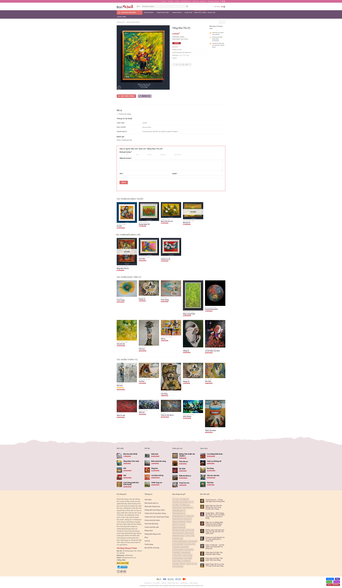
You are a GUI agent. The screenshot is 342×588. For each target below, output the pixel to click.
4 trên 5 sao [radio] (156, 154)
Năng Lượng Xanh (189, 314)
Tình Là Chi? (121, 415)
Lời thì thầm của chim (212, 351)
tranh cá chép (190, 535)
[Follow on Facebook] (221, 1)
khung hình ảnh (177, 518)
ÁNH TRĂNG (187, 416)
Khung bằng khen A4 (179, 513)
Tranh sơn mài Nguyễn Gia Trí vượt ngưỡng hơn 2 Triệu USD (215, 539)
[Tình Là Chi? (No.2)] (171, 406)
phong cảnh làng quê (179, 527)
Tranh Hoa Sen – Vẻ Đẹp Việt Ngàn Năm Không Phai (215, 500)
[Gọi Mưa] (149, 370)
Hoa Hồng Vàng (184, 504)
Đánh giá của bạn (126, 152)
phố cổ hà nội (190, 530)
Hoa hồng (175, 504)
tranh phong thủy (178, 549)
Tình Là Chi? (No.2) (167, 415)
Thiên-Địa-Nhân (210, 430)
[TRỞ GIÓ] (149, 404)
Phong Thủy (212, 12)
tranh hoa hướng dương (179, 541)
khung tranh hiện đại (179, 521)
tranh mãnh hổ (192, 541)
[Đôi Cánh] (215, 370)
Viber (337, 579)
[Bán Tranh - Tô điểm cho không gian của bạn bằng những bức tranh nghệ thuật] (125, 6)
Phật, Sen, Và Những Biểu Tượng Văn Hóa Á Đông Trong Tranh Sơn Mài (214, 524)
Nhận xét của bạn (126, 158)
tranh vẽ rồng (177, 561)
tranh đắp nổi (186, 561)
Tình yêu (182, 563)
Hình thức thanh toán (152, 506)
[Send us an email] (224, 1)
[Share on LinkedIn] (186, 64)
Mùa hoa (175, 524)
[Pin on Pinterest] (183, 64)
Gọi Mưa (141, 381)
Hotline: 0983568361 (333, 584)
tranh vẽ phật (188, 558)
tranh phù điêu (189, 549)
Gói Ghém (164, 394)
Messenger (337, 581)
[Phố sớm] (127, 372)
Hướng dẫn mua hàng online (155, 510)
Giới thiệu (170, 1)
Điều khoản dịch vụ (151, 503)
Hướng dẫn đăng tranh (153, 534)
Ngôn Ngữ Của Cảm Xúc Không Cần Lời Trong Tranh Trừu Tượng (213, 507)
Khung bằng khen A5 (179, 516)
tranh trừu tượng (177, 558)
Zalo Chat (330, 579)
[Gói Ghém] (171, 376)
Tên (121, 173)
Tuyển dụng (195, 1)
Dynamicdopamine (211, 309)
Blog (146, 537)
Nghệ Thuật (188, 12)
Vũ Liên (119, 226)
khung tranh (187, 518)
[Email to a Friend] (180, 64)
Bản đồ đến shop (185, 1)
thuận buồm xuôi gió (178, 535)
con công (175, 499)
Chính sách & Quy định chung (155, 513)
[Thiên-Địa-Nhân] (215, 413)
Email (174, 173)
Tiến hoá (142, 349)
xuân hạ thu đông (178, 566)
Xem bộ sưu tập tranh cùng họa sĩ (181, 52)
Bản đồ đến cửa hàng (152, 548)
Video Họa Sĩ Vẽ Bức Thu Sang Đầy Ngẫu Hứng (214, 553)
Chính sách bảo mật (152, 527)
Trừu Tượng (121, 300)
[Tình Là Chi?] (127, 406)
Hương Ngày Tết (144, 224)
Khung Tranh (121, 16)
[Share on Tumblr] (190, 64)
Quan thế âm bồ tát (178, 533)
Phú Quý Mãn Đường (178, 530)
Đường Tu (142, 299)
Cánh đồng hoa (184, 499)
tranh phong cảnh (189, 544)
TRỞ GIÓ (142, 412)
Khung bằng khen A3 (179, 510)
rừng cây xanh (189, 533)
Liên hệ (177, 1)
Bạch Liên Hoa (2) (167, 221)
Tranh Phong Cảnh (163, 12)
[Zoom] (119, 87)
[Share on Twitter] (177, 64)
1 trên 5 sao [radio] (122, 154)
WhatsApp (329, 581)
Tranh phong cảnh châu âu (180, 547)
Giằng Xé (186, 351)
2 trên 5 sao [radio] (132, 154)
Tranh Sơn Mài (176, 12)
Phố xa (163, 339)
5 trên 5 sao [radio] (170, 154)
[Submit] (187, 6)
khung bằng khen (187, 507)
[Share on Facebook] (174, 64)
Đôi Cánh (208, 381)
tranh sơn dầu (177, 555)
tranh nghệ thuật (178, 544)
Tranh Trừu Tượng (200, 12)
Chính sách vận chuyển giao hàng (157, 517)
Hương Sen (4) (165, 259)
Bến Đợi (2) (186, 222)
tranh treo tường (187, 555)
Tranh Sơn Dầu (148, 12)
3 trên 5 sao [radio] (143, 154)
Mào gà (189, 521)
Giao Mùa (142, 259)
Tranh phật (176, 552)
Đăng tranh (203, 1)
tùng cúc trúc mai (191, 563)
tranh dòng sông (178, 538)
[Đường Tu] (193, 370)
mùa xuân (182, 524)
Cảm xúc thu (121, 344)
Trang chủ (163, 1)
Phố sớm (119, 386)
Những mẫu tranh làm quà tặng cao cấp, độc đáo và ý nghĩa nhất (214, 531)
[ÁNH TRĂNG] (193, 406)
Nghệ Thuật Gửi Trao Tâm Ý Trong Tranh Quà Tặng (214, 565)
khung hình (190, 516)
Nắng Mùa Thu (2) (123, 268)
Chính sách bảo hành (152, 520)
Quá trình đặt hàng (151, 524)
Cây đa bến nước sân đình (180, 502)
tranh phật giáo (185, 552)
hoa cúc (191, 502)
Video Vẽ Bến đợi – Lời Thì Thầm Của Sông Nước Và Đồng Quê (214, 546)
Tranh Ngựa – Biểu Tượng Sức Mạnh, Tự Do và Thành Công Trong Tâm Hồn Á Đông (215, 515)
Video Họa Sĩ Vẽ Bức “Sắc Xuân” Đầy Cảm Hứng (214, 559)
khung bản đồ (177, 507)
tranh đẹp (175, 563)
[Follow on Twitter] (222, 1)
